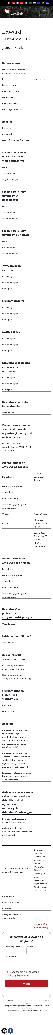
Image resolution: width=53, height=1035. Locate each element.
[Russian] (38, 2)
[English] (13, 2)
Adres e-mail (32, 947)
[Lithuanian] (30, 2)
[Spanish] (43, 2)
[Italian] (26, 2)
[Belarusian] (9, 2)
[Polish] (34, 2)
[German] (21, 2)
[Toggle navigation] (45, 12)
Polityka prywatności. (14, 1010)
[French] (17, 2)
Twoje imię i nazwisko (14, 947)
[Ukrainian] (47, 2)
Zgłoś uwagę (10, 956)
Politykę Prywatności (18, 975)
